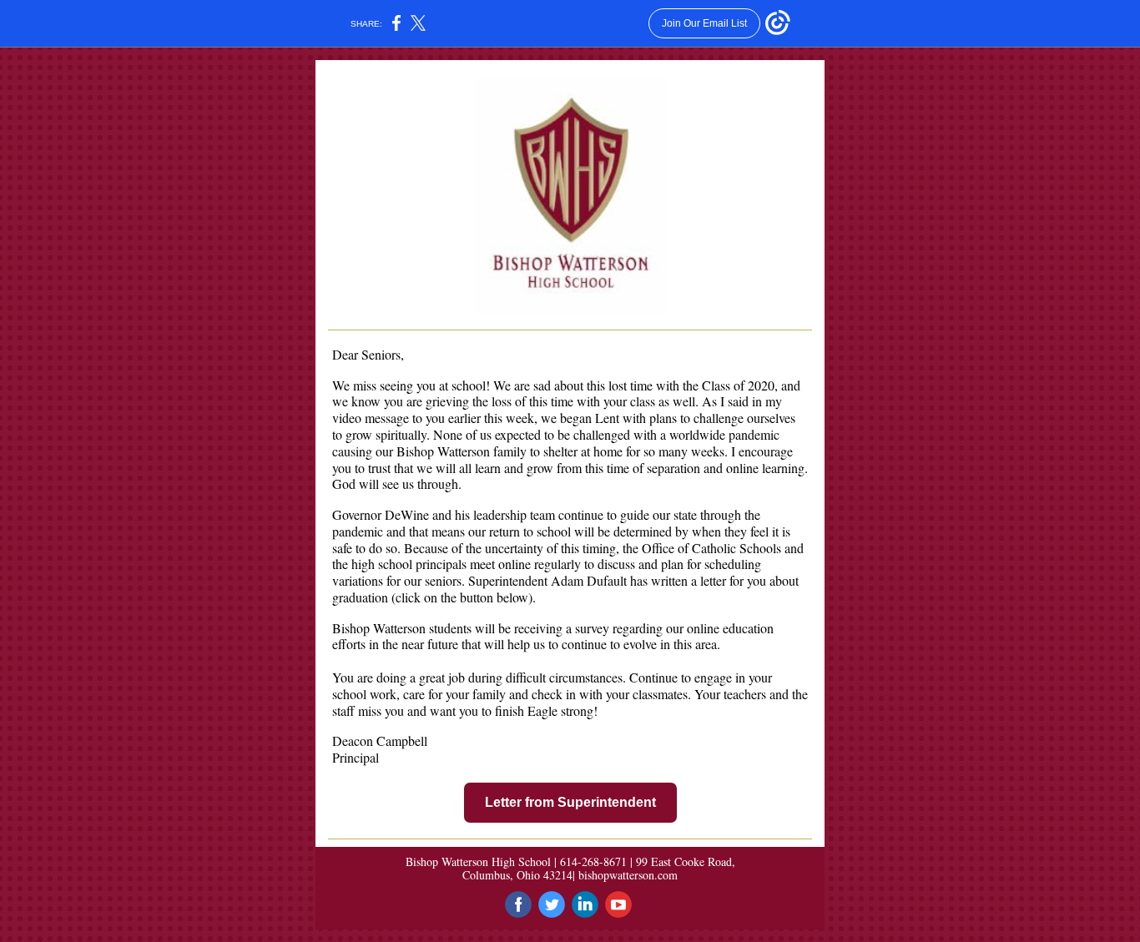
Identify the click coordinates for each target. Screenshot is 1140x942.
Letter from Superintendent (570, 802)
